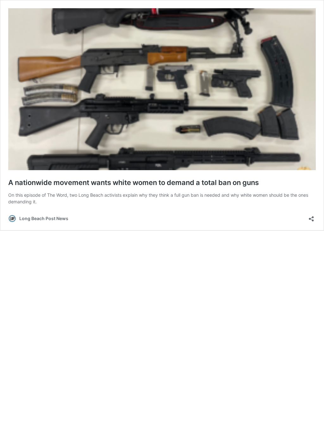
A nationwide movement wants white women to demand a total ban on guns (133, 182)
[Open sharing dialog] (311, 217)
